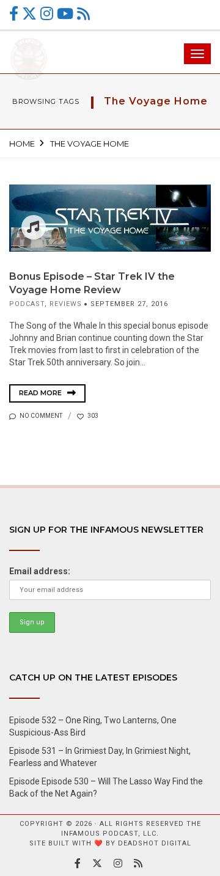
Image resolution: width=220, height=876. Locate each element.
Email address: (39, 571)
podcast (27, 304)
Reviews (66, 304)
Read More (41, 393)
